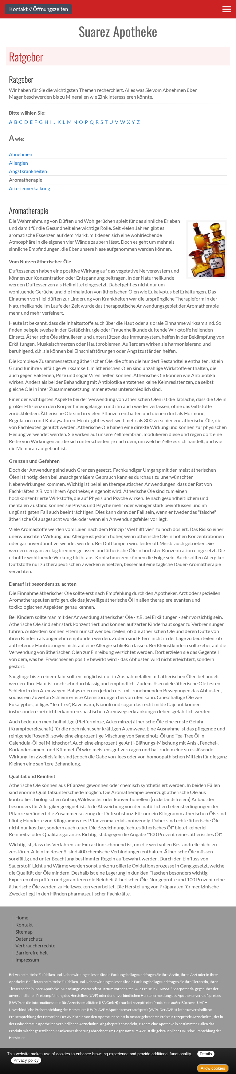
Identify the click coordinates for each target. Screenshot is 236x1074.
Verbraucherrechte (35, 945)
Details (206, 1054)
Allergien (18, 163)
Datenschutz (28, 939)
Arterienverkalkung (29, 188)
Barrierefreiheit (31, 952)
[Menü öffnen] (227, 9)
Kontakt (24, 924)
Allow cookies (213, 1068)
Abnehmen (20, 154)
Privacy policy (26, 1060)
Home (21, 917)
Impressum (27, 959)
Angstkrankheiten (28, 171)
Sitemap (24, 931)
